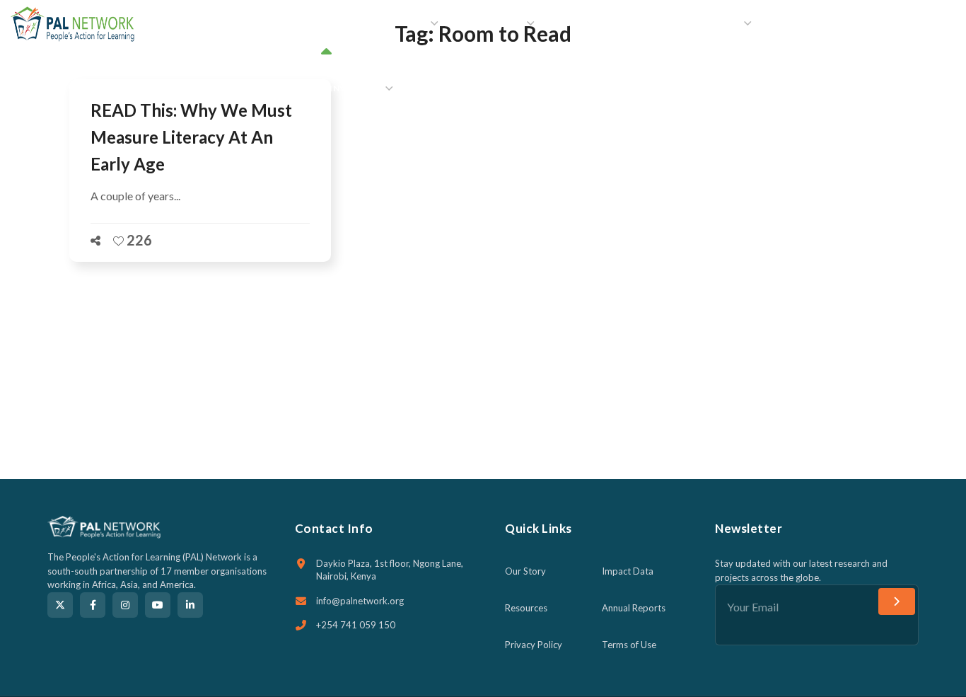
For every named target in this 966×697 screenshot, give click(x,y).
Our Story (525, 571)
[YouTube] (157, 605)
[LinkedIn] (190, 605)
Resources (526, 608)
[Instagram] (125, 605)
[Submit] (896, 601)
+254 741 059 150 (355, 624)
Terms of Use (629, 644)
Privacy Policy (533, 644)
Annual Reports (633, 608)
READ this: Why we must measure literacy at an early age (191, 137)
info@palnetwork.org (360, 600)
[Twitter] (60, 605)
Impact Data (627, 571)
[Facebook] (92, 605)
